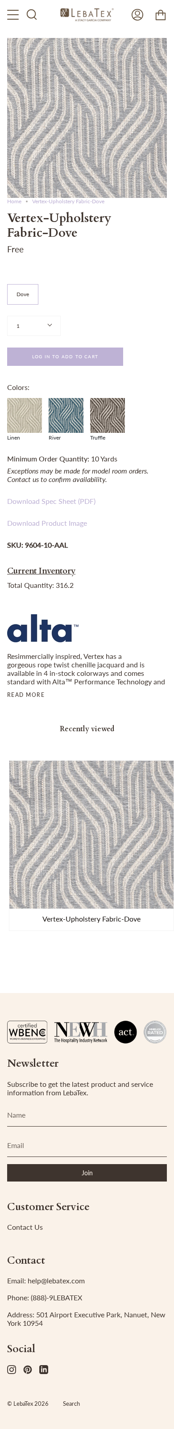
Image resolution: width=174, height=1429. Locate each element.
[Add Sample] (20, 897)
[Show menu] (14, 14)
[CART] (160, 14)
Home (14, 201)
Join (87, 1173)
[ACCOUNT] (137, 14)
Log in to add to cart (65, 356)
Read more (26, 695)
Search (71, 1403)
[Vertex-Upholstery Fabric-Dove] (91, 835)
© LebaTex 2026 (28, 1403)
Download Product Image (47, 523)
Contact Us (25, 1227)
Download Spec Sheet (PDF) (51, 501)
